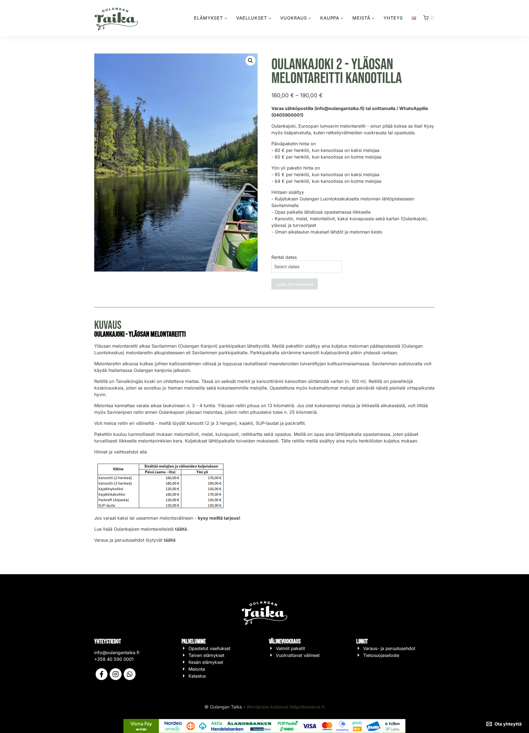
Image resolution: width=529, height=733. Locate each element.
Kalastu (196, 676)
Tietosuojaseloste (381, 655)
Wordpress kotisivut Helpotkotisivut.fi (286, 707)
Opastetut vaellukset (209, 648)
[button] (250, 61)
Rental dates (284, 257)
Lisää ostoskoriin (295, 285)
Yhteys (393, 18)
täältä (170, 540)
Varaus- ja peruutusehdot (389, 648)
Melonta (196, 669)
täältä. (181, 529)
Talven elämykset (206, 655)
